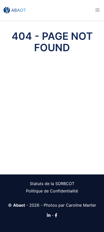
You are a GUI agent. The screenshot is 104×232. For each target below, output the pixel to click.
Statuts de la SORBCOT (52, 183)
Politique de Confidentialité (52, 190)
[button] (97, 10)
